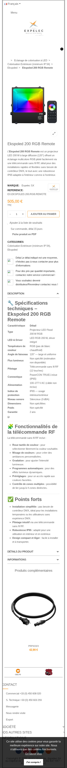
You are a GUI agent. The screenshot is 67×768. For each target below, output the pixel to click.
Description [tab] (15, 293)
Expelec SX (28, 185)
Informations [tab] (16, 559)
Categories (15, 241)
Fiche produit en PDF (24, 234)
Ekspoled (12, 249)
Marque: (13, 185)
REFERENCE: (15, 190)
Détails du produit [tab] (20, 551)
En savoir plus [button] (33, 753)
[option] (33, 105)
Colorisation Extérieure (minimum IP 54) (28, 245)
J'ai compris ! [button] (33, 762)
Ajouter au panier (43, 214)
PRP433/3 (33, 646)
